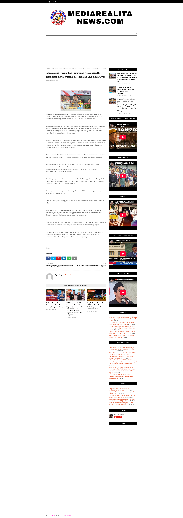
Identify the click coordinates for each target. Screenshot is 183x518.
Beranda (48, 68)
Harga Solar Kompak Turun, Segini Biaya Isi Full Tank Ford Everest (122, 336)
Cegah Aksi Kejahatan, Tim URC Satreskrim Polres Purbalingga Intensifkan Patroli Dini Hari (95, 306)
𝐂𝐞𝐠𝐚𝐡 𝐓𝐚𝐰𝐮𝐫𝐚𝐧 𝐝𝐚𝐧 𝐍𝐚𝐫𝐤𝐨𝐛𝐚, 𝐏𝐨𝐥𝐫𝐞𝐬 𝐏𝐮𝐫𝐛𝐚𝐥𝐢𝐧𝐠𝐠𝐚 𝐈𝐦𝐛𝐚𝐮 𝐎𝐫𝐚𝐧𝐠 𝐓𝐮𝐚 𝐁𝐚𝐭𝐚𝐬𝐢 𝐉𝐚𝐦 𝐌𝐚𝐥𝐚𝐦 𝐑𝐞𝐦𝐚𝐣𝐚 (121, 376)
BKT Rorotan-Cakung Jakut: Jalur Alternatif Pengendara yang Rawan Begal (122, 323)
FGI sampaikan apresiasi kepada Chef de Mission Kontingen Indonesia (121, 403)
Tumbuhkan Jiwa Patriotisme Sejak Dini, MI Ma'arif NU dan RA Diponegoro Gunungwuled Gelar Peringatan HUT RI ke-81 (127, 77)
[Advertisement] (91, 53)
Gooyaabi (68, 515)
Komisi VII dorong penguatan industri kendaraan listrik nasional (120, 389)
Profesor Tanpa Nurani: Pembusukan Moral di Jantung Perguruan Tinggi (54, 305)
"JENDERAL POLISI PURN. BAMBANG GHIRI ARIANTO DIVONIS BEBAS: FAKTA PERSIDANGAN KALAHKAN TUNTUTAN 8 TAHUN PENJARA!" (122, 355)
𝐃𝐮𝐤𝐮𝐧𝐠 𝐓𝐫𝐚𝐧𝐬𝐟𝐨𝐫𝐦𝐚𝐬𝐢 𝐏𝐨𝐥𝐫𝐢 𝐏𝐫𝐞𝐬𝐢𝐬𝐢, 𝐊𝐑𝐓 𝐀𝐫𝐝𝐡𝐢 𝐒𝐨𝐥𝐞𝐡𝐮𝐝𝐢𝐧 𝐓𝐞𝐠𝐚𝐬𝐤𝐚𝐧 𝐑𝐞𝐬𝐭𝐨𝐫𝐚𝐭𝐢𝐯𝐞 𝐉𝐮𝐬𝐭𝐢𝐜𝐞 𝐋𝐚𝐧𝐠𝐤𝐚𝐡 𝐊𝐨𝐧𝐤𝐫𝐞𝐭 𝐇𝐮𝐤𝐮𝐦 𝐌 (123, 361)
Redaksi (68, 275)
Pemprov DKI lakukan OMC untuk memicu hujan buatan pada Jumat (122, 396)
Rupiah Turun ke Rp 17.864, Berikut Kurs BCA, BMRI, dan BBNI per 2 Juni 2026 (123, 332)
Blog (53, 515)
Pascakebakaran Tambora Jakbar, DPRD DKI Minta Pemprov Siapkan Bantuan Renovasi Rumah (122, 328)
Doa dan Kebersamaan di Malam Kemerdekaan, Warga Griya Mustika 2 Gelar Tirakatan (126, 90)
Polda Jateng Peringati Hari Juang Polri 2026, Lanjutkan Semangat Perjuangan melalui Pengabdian (122, 349)
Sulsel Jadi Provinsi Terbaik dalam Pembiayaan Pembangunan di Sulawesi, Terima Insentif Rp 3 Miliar (123, 319)
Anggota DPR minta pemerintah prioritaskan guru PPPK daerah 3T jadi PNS (122, 400)
